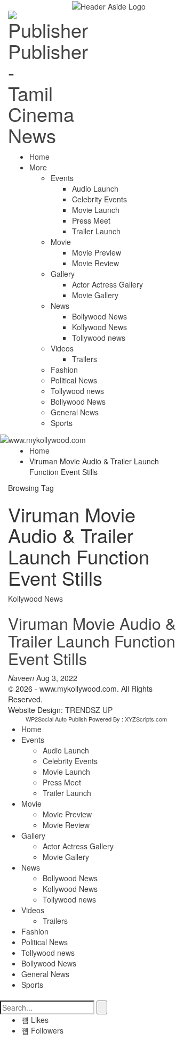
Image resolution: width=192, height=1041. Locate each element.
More (38, 167)
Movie (61, 241)
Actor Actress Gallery (107, 284)
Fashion (64, 369)
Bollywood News (99, 316)
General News (75, 412)
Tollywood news (98, 337)
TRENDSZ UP (89, 709)
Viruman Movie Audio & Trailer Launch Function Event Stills (92, 641)
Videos (62, 348)
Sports (62, 422)
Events (62, 178)
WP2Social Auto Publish (56, 719)
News (60, 305)
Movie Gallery (95, 295)
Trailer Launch (96, 231)
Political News (74, 380)
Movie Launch (95, 209)
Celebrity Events (99, 199)
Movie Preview (96, 252)
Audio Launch (95, 188)
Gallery (63, 273)
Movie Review (95, 263)
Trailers (84, 359)
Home (39, 156)
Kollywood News (99, 327)
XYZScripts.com (146, 719)
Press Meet (91, 220)
